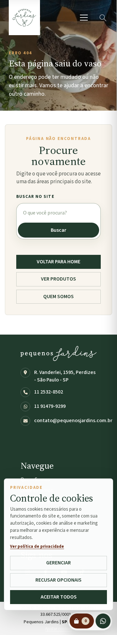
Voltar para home (58, 261)
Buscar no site (35, 197)
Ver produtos (58, 279)
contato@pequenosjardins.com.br (73, 420)
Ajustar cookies (58, 629)
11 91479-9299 (50, 406)
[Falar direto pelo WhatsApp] (103, 621)
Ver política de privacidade (37, 546)
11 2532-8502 (48, 391)
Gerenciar (58, 562)
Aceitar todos (59, 596)
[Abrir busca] (102, 17)
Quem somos (58, 296)
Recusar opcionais (58, 580)
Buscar (58, 230)
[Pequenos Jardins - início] (24, 17)
